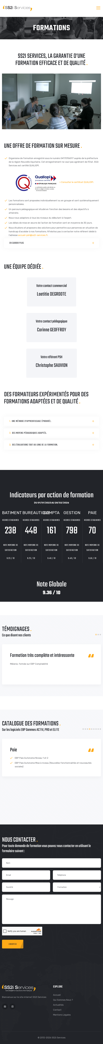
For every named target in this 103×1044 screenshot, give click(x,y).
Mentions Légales (62, 1015)
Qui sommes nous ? (63, 1000)
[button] (96, 634)
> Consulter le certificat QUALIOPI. (77, 182)
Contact (57, 1010)
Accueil (57, 995)
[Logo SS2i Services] (17, 8)
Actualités (58, 1005)
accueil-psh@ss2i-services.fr (33, 235)
